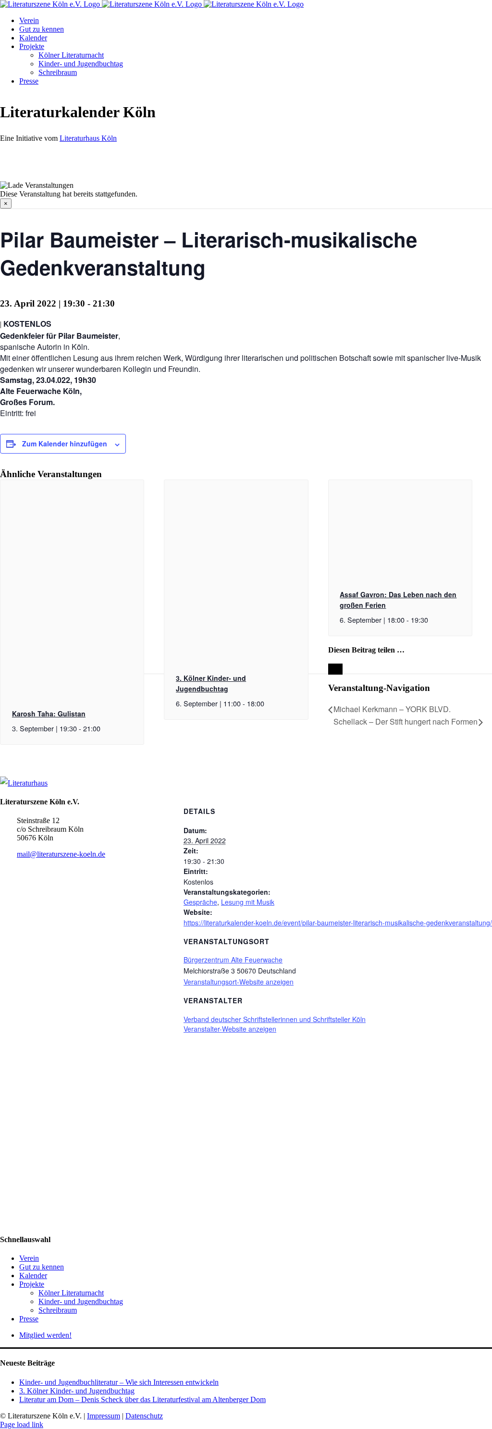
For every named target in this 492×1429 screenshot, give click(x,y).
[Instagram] (16, 1038)
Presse (28, 1319)
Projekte (31, 1284)
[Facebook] (5, 1038)
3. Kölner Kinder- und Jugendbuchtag (77, 1391)
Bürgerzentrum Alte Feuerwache (233, 959)
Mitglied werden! (45, 1335)
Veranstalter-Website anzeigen (230, 1029)
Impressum (103, 1416)
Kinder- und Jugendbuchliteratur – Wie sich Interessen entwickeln (119, 1382)
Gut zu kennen (41, 1267)
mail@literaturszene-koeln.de (61, 854)
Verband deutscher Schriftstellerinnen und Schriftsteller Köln (275, 1019)
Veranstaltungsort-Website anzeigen (239, 981)
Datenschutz (144, 1416)
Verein (29, 1258)
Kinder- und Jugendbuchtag (80, 1301)
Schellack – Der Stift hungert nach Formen (405, 721)
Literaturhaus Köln (88, 138)
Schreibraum (57, 1310)
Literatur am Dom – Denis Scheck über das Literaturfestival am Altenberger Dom (142, 1399)
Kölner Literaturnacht (71, 1293)
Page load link (21, 1424)
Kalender (33, 1275)
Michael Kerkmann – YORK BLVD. (392, 708)
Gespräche (200, 902)
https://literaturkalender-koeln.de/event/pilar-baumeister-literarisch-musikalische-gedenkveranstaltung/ (338, 922)
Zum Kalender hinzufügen (64, 443)
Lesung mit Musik (247, 902)
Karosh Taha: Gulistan (49, 713)
